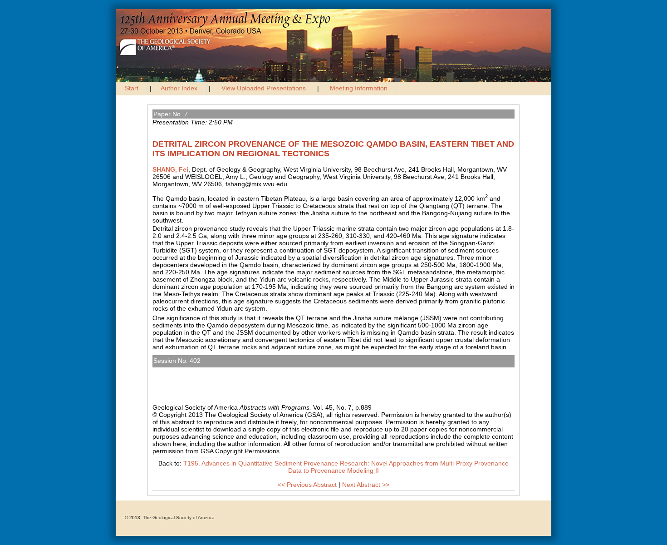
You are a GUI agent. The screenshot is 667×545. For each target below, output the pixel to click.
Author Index (179, 88)
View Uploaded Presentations (263, 88)
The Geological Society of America (179, 517)
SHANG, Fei (170, 169)
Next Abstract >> (365, 484)
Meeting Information (358, 88)
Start (131, 88)
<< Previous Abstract (307, 484)
